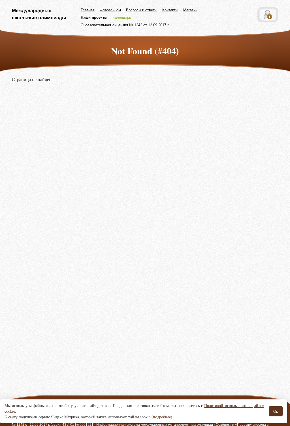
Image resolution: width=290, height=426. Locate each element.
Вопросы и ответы (141, 10)
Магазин (190, 10)
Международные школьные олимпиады (39, 14)
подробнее (162, 416)
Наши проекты (94, 17)
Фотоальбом (110, 10)
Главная (88, 10)
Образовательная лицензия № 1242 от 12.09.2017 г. (125, 25)
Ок (275, 411)
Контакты (170, 10)
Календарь (121, 17)
